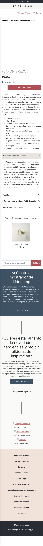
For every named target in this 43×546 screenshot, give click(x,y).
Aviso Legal (21, 479)
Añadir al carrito (24, 87)
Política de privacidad (21, 484)
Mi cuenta (21, 513)
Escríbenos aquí (21, 310)
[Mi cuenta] (28, 12)
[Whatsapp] (29, 66)
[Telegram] (32, 66)
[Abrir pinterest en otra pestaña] (33, 396)
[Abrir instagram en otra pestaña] (21, 396)
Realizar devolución (21, 496)
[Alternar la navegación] (4, 12)
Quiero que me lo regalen (12, 207)
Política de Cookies (21, 502)
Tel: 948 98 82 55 (21, 461)
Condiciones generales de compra (21, 490)
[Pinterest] (36, 66)
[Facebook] (25, 66)
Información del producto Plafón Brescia (19, 201)
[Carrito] (37, 12)
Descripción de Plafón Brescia (14, 156)
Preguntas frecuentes (21, 455)
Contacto (21, 467)
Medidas (6, 195)
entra (27, 1)
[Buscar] (20, 12)
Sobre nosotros (21, 473)
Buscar (36, 263)
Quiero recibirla (21, 382)
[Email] (39, 66)
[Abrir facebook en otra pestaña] (10, 396)
